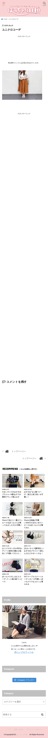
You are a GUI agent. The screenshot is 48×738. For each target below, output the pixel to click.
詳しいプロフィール (24, 652)
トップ (8, 729)
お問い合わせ (18, 729)
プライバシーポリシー (34, 729)
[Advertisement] (24, 47)
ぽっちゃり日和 (22, 734)
